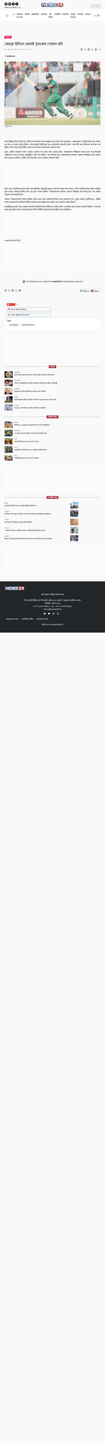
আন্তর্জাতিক (35, 14)
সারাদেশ (65, 14)
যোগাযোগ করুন (42, 619)
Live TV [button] (94, 6)
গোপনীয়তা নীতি (27, 619)
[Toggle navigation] (7, 16)
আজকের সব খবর (19, 15)
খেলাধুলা (44, 14)
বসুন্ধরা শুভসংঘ (73, 15)
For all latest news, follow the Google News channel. (54, 281)
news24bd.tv (10, 240)
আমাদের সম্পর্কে (12, 619)
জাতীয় (27, 14)
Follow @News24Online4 (19, 315)
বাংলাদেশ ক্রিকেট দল (28, 325)
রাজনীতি (57, 14)
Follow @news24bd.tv (18, 309)
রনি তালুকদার (14, 325)
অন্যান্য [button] (87, 14)
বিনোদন (80, 14)
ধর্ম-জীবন (51, 15)
